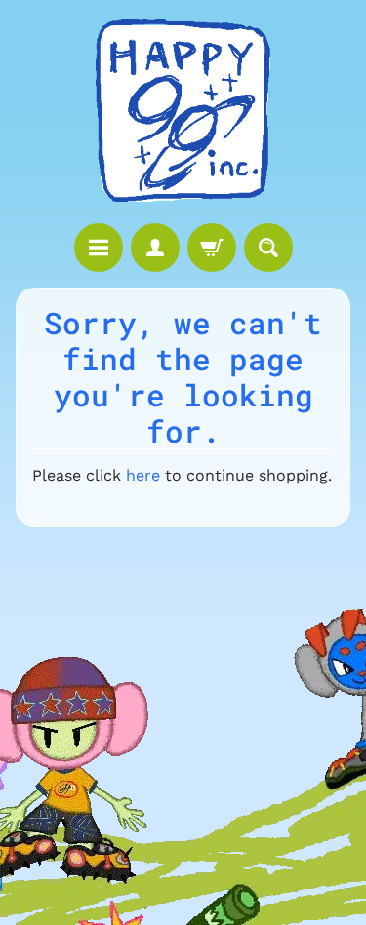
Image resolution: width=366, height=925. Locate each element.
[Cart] (211, 247)
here (143, 475)
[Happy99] (183, 112)
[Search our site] (268, 247)
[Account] (155, 247)
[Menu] (98, 247)
